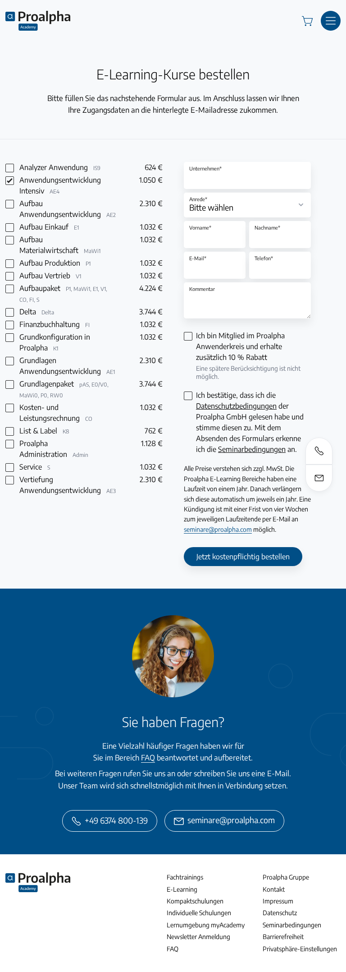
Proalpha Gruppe (286, 877)
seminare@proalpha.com (218, 529)
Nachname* (267, 227)
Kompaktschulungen (195, 901)
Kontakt (274, 889)
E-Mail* (197, 258)
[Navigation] (331, 21)
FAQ (148, 757)
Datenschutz (280, 913)
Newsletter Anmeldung (198, 936)
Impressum (278, 901)
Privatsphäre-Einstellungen (300, 949)
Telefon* (264, 258)
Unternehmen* (205, 168)
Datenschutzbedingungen (236, 405)
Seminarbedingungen (252, 449)
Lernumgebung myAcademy (206, 925)
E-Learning (182, 889)
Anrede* (198, 199)
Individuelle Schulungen (199, 913)
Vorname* (200, 227)
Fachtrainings (185, 877)
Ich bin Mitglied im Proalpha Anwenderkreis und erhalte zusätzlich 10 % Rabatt (248, 355)
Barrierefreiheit (283, 936)
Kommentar (202, 289)
